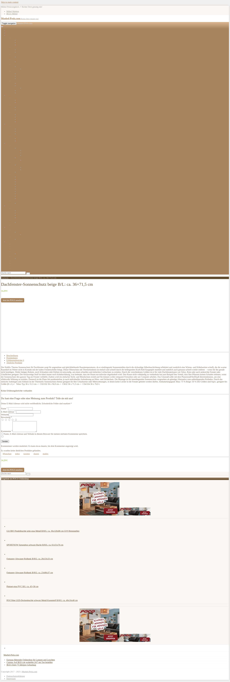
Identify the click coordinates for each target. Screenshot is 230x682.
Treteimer (21, 194)
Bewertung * (6, 417)
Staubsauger (22, 165)
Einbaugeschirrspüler (26, 119)
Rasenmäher (22, 129)
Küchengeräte (23, 158)
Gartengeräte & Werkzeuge (23, 126)
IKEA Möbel (11, 14)
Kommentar (7, 431)
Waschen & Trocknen (21, 201)
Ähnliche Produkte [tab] (14, 363)
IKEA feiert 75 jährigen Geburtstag (21, 665)
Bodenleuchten (18, 249)
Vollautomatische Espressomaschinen (38, 155)
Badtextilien (17, 220)
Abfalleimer (17, 174)
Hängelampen (17, 244)
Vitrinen (20, 66)
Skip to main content (9, 2)
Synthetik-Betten (24, 215)
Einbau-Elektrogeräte (21, 112)
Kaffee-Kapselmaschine (32, 150)
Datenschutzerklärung (15, 676)
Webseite (5, 414)
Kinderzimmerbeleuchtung (23, 256)
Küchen (9, 95)
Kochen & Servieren (20, 146)
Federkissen (22, 210)
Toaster (25, 160)
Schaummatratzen (24, 86)
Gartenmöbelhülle (24, 42)
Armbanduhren (18, 237)
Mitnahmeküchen (19, 98)
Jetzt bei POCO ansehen (13, 300)
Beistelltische (22, 52)
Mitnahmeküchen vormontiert (29, 100)
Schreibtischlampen (25, 254)
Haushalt (10, 143)
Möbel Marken (12, 11)
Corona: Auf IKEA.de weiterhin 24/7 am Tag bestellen (30, 662)
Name (4, 408)
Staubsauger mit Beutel (32, 167)
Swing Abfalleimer (25, 189)
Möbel (9, 35)
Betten (14, 71)
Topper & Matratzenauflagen (29, 93)
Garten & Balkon (13, 124)
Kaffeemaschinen (24, 148)
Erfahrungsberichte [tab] (15, 360)
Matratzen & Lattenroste (22, 81)
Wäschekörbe (22, 203)
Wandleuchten (18, 246)
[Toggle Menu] (2, 26)
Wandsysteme (28, 234)
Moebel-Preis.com (24, 23)
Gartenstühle (22, 138)
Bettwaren (21, 78)
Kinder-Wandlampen (26, 258)
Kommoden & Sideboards (23, 59)
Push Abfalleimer (24, 182)
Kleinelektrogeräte (19, 162)
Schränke (16, 64)
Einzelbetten (22, 74)
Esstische (21, 50)
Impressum (11, 678)
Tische (14, 47)
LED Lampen (17, 263)
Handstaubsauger (29, 170)
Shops (9, 33)
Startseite (5, 278)
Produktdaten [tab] (12, 358)
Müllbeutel (21, 198)
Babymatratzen (23, 90)
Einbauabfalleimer (24, 179)
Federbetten (22, 213)
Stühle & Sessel (18, 54)
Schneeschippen (24, 134)
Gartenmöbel (17, 38)
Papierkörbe (22, 186)
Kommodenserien (24, 62)
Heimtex (10, 206)
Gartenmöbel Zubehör (26, 45)
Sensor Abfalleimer (25, 184)
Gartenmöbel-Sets (24, 40)
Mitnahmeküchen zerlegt (27, 102)
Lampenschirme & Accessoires (25, 268)
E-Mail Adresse (8, 412)
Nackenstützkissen (25, 218)
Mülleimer (21, 196)
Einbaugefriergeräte (25, 122)
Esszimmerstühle (24, 57)
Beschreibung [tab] (12, 355)
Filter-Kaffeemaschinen (32, 153)
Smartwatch (22, 239)
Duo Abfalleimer (24, 177)
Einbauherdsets (23, 114)
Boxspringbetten (24, 76)
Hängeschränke (23, 107)
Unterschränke (23, 110)
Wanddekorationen (25, 232)
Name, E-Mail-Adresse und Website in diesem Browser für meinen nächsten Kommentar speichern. (45, 434)
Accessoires (11, 227)
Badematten (22, 222)
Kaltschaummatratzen (31, 88)
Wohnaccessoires (19, 230)
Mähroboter (22, 131)
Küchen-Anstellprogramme (23, 105)
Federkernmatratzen (25, 83)
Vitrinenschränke (29, 69)
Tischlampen (17, 251)
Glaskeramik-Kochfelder (27, 117)
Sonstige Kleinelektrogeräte (28, 172)
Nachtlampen (17, 266)
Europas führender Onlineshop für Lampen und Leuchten (31, 660)
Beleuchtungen (12, 242)
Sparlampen (17, 261)
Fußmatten (16, 225)
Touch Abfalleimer (25, 191)
